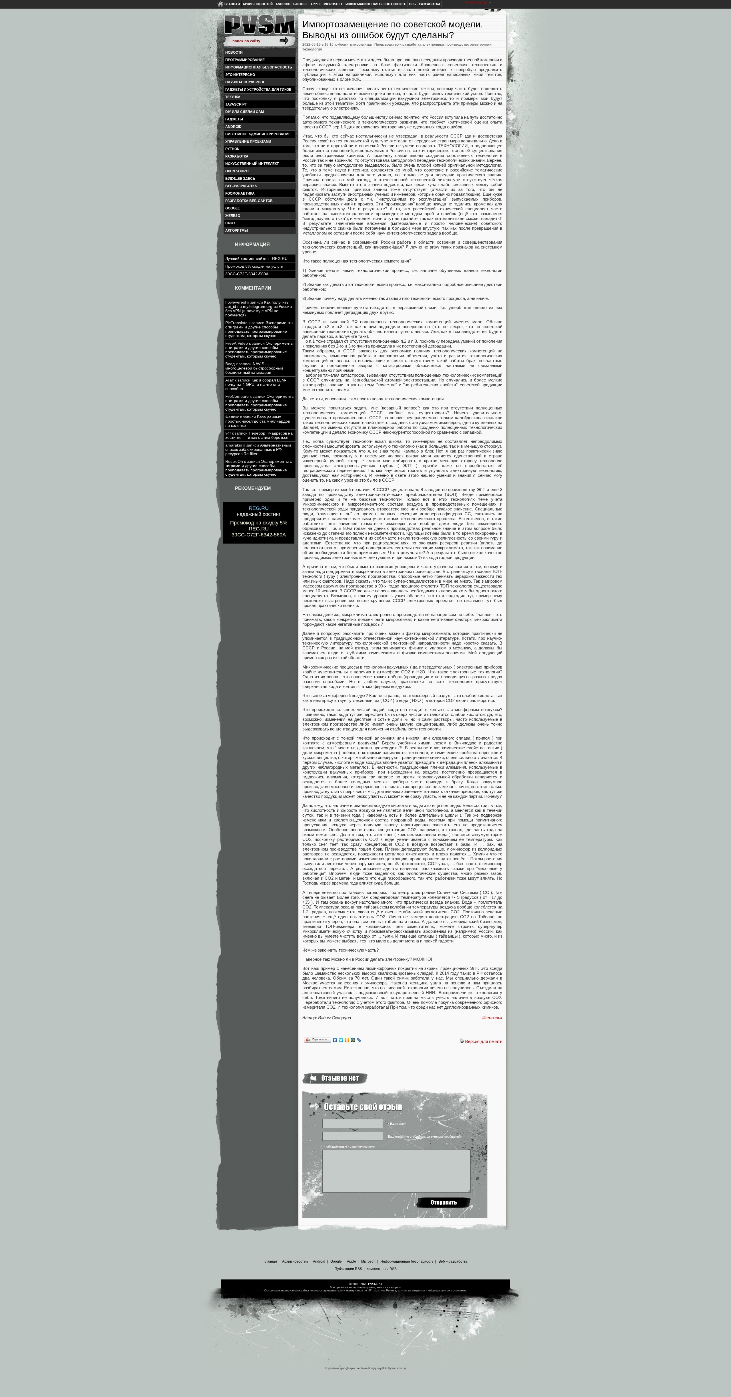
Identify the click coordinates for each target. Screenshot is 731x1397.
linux (230, 223)
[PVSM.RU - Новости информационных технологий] (259, 27)
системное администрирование (258, 134)
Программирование (245, 60)
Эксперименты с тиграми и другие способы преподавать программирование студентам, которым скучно (259, 329)
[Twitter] (341, 1040)
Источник (492, 1017)
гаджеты (234, 119)
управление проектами (248, 142)
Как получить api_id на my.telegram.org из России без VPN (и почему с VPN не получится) (258, 308)
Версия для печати (483, 1041)
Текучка (232, 97)
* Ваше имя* (397, 1123)
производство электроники (468, 45)
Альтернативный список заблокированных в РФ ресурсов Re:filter (258, 449)
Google (300, 4)
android (233, 127)
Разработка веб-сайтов (249, 201)
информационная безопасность (258, 67)
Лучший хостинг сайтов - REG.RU (256, 259)
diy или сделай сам (244, 112)
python (232, 149)
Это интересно (240, 75)
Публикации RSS (348, 1269)
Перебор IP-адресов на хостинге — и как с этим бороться (259, 435)
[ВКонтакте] (335, 1040)
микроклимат (361, 45)
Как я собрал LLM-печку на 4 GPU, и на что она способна (255, 384)
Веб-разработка (241, 186)
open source (238, 171)
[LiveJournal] (359, 1040)
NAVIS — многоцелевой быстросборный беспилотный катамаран (254, 368)
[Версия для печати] (461, 1041)
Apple (315, 4)
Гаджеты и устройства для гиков (258, 90)
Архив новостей (258, 4)
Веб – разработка (424, 4)
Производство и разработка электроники (409, 45)
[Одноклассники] (347, 1040)
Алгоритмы (236, 231)
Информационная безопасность (376, 4)
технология (312, 49)
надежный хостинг (259, 511)
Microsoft (333, 4)
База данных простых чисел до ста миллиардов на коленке (257, 421)
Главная (232, 4)
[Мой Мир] (353, 1040)
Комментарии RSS (381, 1269)
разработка (236, 156)
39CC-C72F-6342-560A (246, 274)
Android (283, 4)
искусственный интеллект (252, 164)
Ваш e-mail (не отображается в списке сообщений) (425, 1136)
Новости (234, 52)
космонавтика (240, 193)
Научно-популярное (245, 82)
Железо (232, 216)
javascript (236, 104)
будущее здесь (240, 179)
